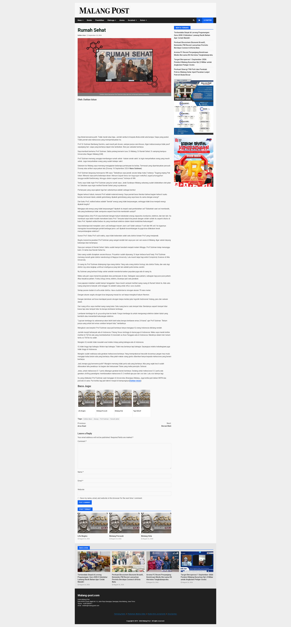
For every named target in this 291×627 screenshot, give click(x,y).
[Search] (193, 20)
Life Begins (93, 523)
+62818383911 (87, 603)
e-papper (208, 20)
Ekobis (89, 20)
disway (96, 419)
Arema (121, 20)
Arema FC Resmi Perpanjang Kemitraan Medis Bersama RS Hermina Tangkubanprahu (162, 561)
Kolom (142, 20)
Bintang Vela (156, 523)
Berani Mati (166, 424)
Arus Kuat (82, 424)
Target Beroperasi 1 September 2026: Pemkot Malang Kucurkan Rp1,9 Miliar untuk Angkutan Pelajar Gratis (193, 62)
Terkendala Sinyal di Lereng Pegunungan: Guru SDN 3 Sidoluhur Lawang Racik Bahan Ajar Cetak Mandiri (192, 35)
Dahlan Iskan (82, 35)
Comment (82, 441)
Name (81, 472)
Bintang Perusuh (124, 523)
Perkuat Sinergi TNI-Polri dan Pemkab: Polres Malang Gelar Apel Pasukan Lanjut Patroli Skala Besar (191, 72)
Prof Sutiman (104, 419)
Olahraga (110, 20)
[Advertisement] (124, 119)
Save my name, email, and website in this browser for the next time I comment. (111, 498)
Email (80, 481)
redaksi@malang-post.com (90, 605)
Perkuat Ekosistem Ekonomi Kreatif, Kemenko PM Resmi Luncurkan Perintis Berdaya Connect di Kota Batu (191, 45)
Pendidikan (99, 20)
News (80, 20)
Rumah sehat (114, 419)
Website (81, 489)
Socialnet (131, 20)
